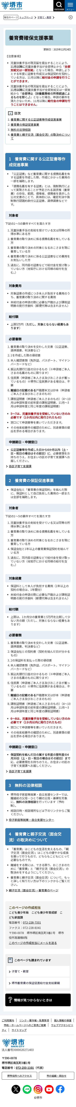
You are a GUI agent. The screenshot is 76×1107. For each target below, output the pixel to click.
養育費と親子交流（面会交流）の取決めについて (40, 136)
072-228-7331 (32, 922)
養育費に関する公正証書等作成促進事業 (36, 119)
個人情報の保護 (62, 1020)
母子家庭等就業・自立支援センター (31, 820)
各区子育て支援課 (20, 466)
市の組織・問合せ (56, 1075)
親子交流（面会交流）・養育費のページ (33, 890)
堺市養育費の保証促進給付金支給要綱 (36, 983)
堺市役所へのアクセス (19, 1075)
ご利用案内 (8, 1020)
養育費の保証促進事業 (25, 124)
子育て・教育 (44, 17)
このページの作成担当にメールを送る (33, 943)
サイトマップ (19, 1030)
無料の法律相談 (21, 129)
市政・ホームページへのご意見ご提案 (25, 1025)
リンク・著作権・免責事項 (34, 1020)
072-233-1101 (25, 1068)
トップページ (26, 17)
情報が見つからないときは (33, 1000)
